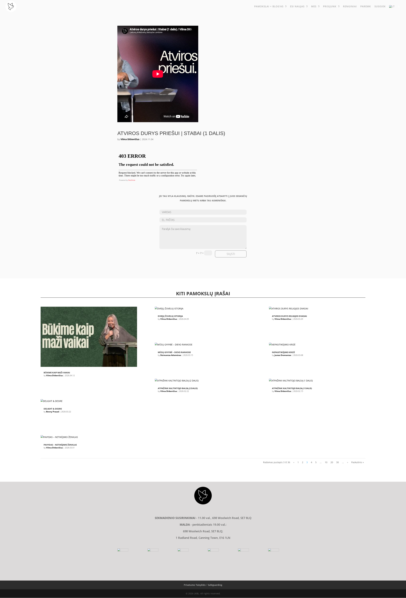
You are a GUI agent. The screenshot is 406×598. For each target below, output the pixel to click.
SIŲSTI (231, 254)
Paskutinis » (357, 462)
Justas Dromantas (283, 355)
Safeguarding (215, 584)
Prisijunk (329, 6)
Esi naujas (297, 6)
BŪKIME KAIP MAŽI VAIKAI (57, 372)
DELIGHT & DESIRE (53, 408)
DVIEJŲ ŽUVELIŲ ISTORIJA (170, 316)
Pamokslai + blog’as (268, 6)
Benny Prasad (52, 411)
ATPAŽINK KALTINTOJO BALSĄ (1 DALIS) (292, 388)
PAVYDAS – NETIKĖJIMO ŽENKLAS (60, 444)
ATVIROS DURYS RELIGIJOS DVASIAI (289, 316)
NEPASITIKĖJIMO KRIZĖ (283, 352)
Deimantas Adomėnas (170, 355)
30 (337, 462)
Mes (313, 6)
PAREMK (365, 6)
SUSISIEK (380, 6)
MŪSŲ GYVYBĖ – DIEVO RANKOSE (174, 352)
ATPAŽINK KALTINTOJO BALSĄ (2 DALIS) (178, 388)
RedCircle (131, 180)
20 (332, 462)
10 (326, 462)
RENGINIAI (350, 6)
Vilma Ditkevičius (130, 139)
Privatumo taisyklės (195, 584)
